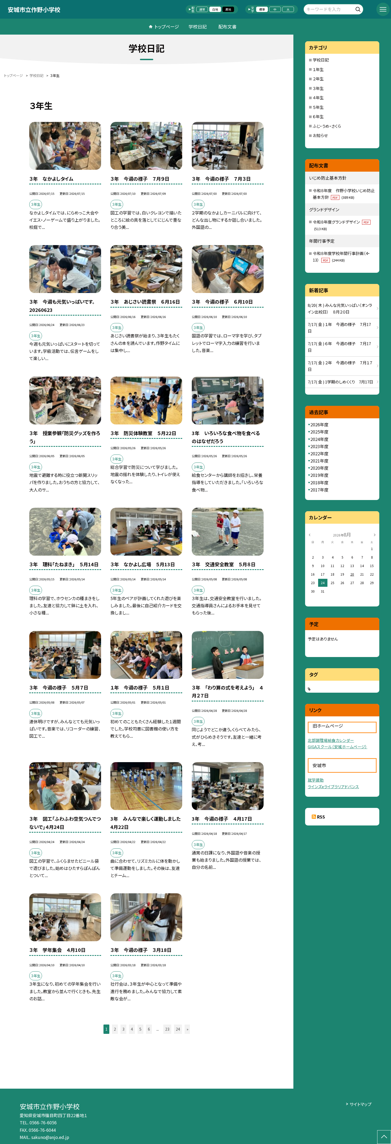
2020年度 (319, 468)
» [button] (187, 1029)
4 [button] (132, 1029)
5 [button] (140, 1029)
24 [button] (178, 1029)
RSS (321, 816)
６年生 (318, 116)
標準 (262, 9)
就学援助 (316, 780)
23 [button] (167, 1029)
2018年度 (319, 482)
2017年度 (319, 489)
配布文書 (227, 26)
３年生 (318, 88)
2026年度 (319, 424)
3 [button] (123, 1029)
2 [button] (115, 1029)
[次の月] (374, 534)
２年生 (318, 78)
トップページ (167, 26)
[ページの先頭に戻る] (384, 1137)
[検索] (359, 8)
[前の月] (309, 534)
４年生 (318, 97)
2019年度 (319, 475)
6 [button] (149, 1029)
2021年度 (319, 460)
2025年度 (319, 431)
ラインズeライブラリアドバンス (333, 786)
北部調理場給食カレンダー (331, 740)
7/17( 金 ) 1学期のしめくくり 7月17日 (340, 382)
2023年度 (319, 446)
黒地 (228, 9)
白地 (215, 9)
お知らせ (320, 135)
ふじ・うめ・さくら (327, 126)
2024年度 (319, 439)
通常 (202, 9)
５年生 (318, 107)
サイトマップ (361, 1104)
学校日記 (198, 26)
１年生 (318, 69)
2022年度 (319, 453)
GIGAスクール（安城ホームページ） (337, 746)
